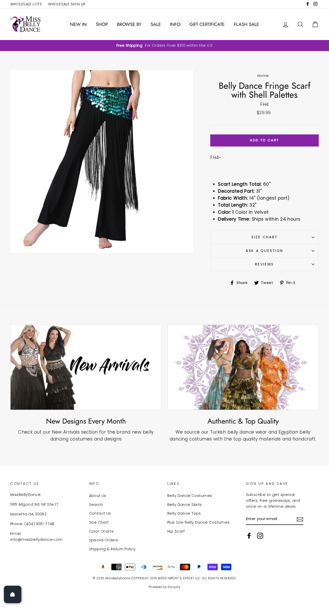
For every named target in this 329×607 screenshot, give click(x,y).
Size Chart (264, 237)
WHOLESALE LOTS (26, 4)
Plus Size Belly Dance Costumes (198, 522)
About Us (97, 495)
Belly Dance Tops (184, 513)
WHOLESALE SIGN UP (66, 4)
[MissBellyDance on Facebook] (249, 536)
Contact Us (100, 513)
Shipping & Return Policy (112, 549)
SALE (156, 24)
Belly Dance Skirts (184, 504)
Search (96, 504)
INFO (175, 24)
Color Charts (101, 531)
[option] (164, 45)
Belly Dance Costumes (189, 495)
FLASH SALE (246, 24)
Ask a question (264, 250)
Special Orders (103, 540)
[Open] (12, 594)
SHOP (102, 24)
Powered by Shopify (164, 587)
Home (263, 75)
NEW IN (78, 24)
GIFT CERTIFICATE (207, 24)
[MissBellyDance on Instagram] (260, 536)
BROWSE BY (129, 24)
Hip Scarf (176, 531)
